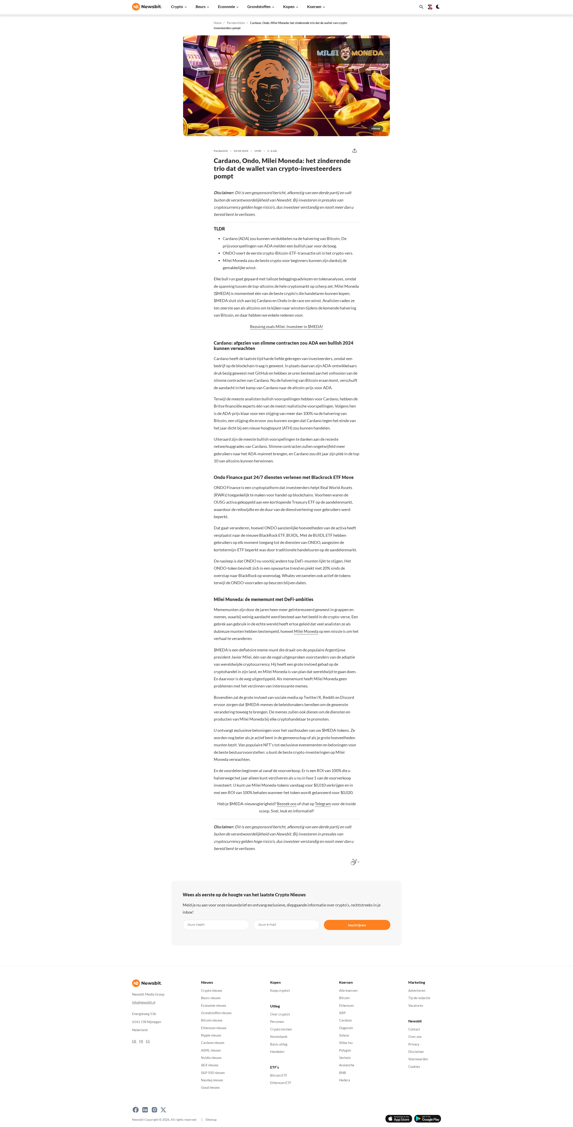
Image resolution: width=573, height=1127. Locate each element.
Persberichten (236, 23)
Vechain (345, 1058)
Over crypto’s (280, 1014)
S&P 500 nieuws (213, 1073)
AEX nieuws (209, 1065)
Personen (277, 1022)
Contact (414, 1029)
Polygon (345, 1050)
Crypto (177, 6)
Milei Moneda (306, 631)
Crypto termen (281, 1029)
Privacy (413, 1044)
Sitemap (211, 1119)
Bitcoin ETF (278, 1075)
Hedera (344, 1080)
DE (134, 1041)
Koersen (314, 6)
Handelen (277, 1052)
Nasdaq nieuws (212, 1080)
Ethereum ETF (280, 1083)
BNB (342, 1073)
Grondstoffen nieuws (216, 1013)
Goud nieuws (210, 1087)
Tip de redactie (419, 998)
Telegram (323, 803)
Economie (226, 6)
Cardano (345, 1020)
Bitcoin (344, 998)
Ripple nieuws (211, 1035)
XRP (342, 1013)
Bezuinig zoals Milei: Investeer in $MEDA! (286, 326)
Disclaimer (416, 1052)
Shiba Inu (346, 1043)
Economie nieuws (213, 1005)
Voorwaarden (418, 1059)
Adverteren (416, 990)
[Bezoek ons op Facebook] (135, 1109)
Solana (344, 1035)
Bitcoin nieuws (211, 1020)
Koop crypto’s (280, 990)
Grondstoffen (259, 6)
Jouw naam (196, 924)
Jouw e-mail (267, 924)
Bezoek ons (287, 803)
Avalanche (346, 1065)
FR (141, 1041)
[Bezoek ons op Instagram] (154, 1109)
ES (148, 1041)
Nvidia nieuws (211, 1058)
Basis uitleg (278, 1044)
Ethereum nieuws (214, 1028)
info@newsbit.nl (143, 1002)
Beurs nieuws (211, 998)
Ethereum (346, 1005)
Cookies (414, 1067)
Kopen (289, 6)
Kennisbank (278, 1037)
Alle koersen (348, 990)
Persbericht (221, 151)
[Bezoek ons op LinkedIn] (145, 1109)
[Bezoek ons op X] (163, 1109)
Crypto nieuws (211, 990)
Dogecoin (346, 1028)
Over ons (415, 1037)
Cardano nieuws (212, 1043)
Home (218, 23)
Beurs (200, 6)
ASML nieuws (211, 1050)
